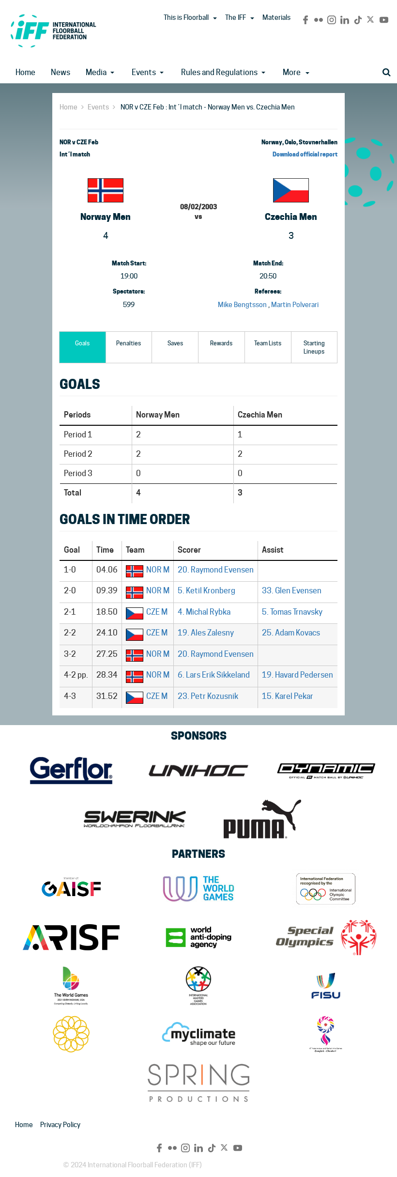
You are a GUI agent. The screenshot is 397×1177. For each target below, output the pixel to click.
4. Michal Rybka (204, 612)
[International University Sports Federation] (326, 985)
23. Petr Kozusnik (208, 696)
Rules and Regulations (219, 72)
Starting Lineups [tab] (314, 347)
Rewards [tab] (221, 343)
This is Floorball (186, 17)
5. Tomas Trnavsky (292, 612)
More (292, 72)
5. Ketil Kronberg (206, 590)
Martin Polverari (295, 305)
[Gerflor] (71, 770)
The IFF (235, 17)
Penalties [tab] (128, 343)
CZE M (157, 612)
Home (25, 72)
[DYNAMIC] (326, 770)
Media (96, 72)
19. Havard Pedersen (297, 675)
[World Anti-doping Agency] (198, 937)
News (60, 72)
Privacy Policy (60, 1125)
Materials (276, 17)
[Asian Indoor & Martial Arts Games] (326, 1034)
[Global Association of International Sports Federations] (71, 889)
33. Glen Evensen (291, 590)
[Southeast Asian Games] (71, 1034)
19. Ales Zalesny (206, 632)
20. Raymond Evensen (216, 569)
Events (144, 72)
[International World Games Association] (198, 889)
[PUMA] (262, 819)
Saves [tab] (175, 343)
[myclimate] (198, 1034)
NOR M (157, 569)
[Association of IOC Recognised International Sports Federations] (71, 937)
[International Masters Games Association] (198, 985)
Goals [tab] (82, 343)
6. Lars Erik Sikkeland (214, 675)
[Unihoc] (198, 770)
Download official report (305, 154)
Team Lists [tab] (267, 343)
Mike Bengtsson (242, 305)
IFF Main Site (53, 31)
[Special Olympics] (326, 937)
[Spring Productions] (198, 1082)
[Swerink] (134, 819)
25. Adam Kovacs (291, 632)
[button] (215, 18)
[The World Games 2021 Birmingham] (71, 985)
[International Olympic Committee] (326, 889)
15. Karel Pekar (287, 696)
